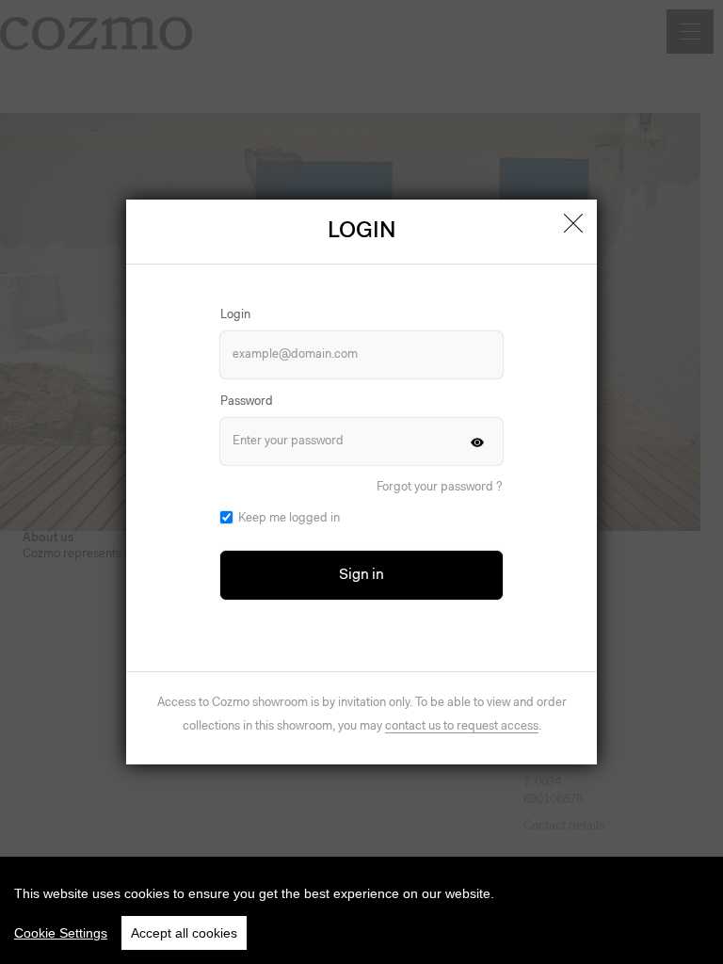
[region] (361, 910)
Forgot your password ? (440, 487)
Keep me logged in (289, 518)
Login (235, 315)
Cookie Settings (60, 932)
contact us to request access (461, 726)
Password (246, 401)
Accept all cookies (184, 932)
